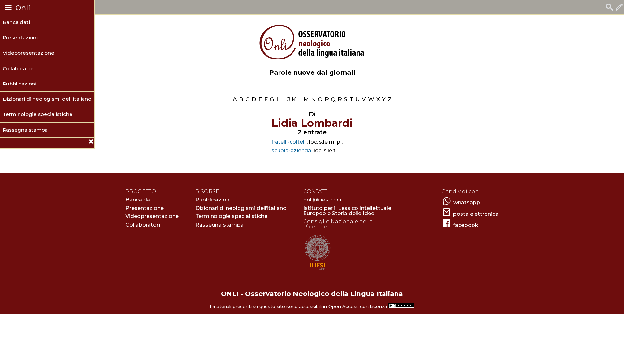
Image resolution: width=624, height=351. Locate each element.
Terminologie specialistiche (37, 114)
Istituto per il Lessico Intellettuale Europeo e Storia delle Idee (347, 210)
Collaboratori (19, 68)
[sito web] (317, 270)
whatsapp (466, 203)
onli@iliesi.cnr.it (323, 200)
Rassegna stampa (25, 130)
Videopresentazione (28, 53)
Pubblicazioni (19, 84)
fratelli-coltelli (289, 142)
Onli (21, 8)
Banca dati (16, 22)
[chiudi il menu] (2, 142)
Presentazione (21, 37)
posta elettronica (476, 214)
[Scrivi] (619, 8)
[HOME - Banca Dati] (609, 8)
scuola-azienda (291, 151)
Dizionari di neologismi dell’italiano (47, 99)
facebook (465, 225)
